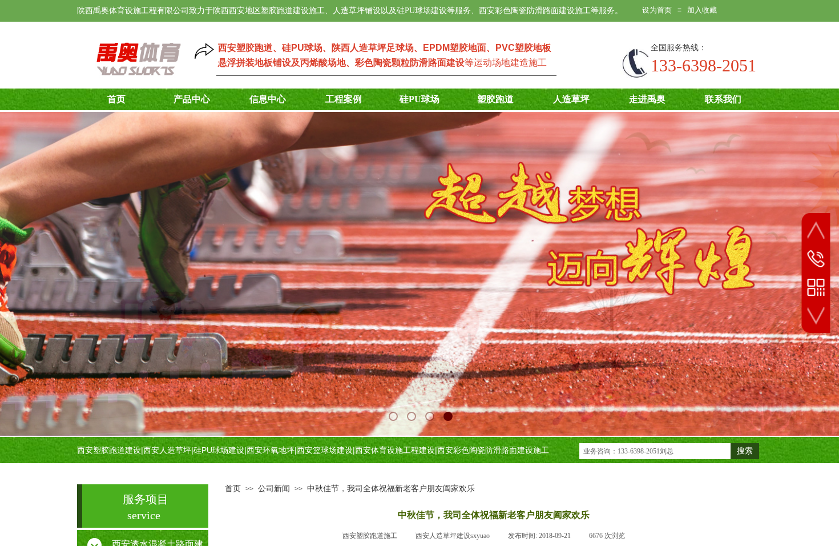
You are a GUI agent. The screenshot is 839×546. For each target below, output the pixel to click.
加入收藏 (702, 10)
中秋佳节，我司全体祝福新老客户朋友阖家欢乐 (391, 488)
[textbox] (655, 451)
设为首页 (657, 10)
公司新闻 (274, 488)
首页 (233, 488)
